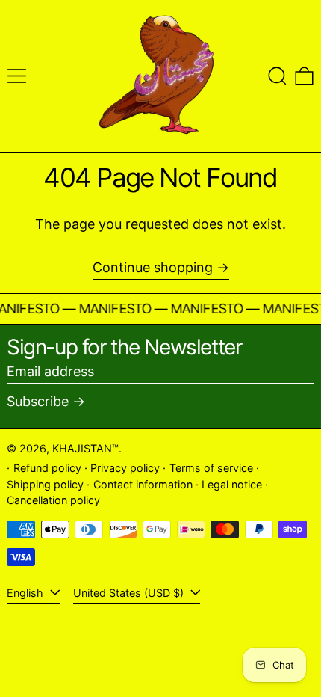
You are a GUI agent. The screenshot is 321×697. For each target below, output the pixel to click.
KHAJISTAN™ (85, 448)
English (26, 592)
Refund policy (47, 467)
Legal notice (232, 484)
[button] (277, 76)
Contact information (143, 484)
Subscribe (38, 401)
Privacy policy (125, 467)
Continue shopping (153, 267)
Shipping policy (45, 484)
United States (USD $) (130, 592)
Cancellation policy (53, 500)
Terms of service (211, 467)
